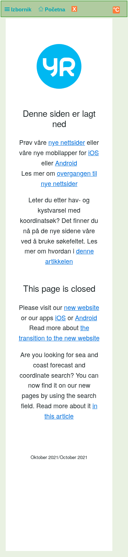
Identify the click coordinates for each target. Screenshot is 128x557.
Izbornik (22, 9)
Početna (55, 9)
